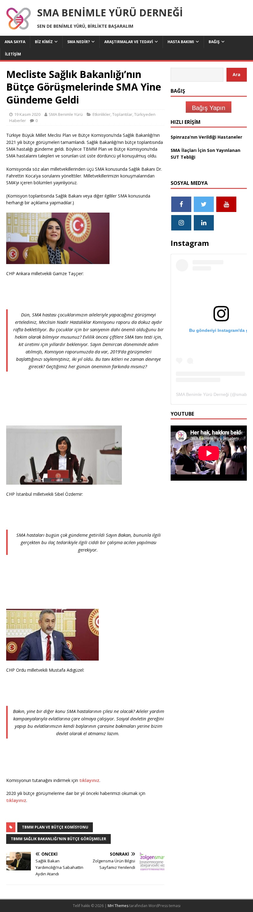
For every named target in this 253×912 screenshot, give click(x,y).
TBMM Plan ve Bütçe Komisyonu (55, 827)
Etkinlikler (101, 114)
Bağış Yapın (208, 107)
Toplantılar (122, 114)
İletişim (13, 54)
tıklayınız (89, 780)
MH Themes (118, 905)
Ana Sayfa (15, 41)
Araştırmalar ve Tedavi (128, 41)
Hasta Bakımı (181, 41)
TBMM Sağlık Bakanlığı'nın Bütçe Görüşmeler (58, 838)
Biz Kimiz (44, 41)
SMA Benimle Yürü (66, 114)
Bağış (214, 41)
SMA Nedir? (78, 41)
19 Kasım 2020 (27, 114)
